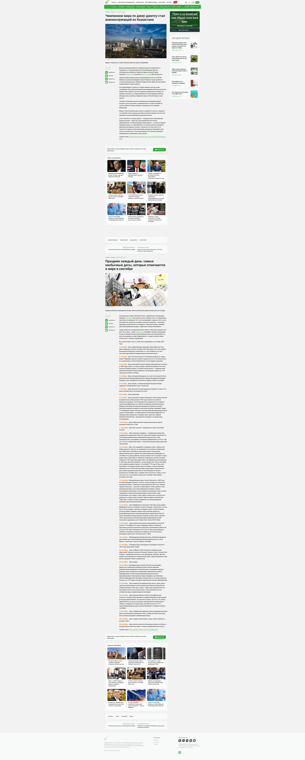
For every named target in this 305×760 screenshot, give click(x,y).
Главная (107, 12)
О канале (156, 740)
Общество (155, 6)
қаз (193, 2)
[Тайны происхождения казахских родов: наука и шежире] (194, 71)
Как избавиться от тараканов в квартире (178, 82)
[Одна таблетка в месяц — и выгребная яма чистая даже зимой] (194, 58)
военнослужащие (112, 240)
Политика (113, 6)
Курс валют (162, 2)
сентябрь (110, 716)
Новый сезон (140, 2)
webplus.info (140, 332)
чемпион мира (124, 240)
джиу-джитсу (133, 240)
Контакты (156, 742)
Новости (114, 2)
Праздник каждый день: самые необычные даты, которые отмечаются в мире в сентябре (179, 45)
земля (117, 716)
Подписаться (160, 149)
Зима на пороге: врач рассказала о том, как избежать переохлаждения (150, 250)
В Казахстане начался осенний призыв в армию (121, 249)
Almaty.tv (129, 74)
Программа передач (151, 2)
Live (175, 2)
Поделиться (111, 72)
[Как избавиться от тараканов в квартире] (194, 83)
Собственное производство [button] (126, 2)
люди (131, 716)
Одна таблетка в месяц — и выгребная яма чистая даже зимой (179, 58)
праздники (124, 716)
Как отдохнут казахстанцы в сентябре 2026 (143, 629)
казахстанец (143, 240)
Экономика (121, 6)
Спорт (173, 6)
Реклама (156, 744)
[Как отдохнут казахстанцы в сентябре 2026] (194, 94)
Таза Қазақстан (130, 6)
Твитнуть (110, 75)
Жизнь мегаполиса (165, 6)
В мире (179, 6)
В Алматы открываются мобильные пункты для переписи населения (151, 726)
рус (197, 2)
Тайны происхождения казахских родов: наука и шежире (179, 70)
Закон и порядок (140, 6)
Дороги (149, 6)
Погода (169, 2)
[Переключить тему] (189, 2)
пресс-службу (146, 74)
